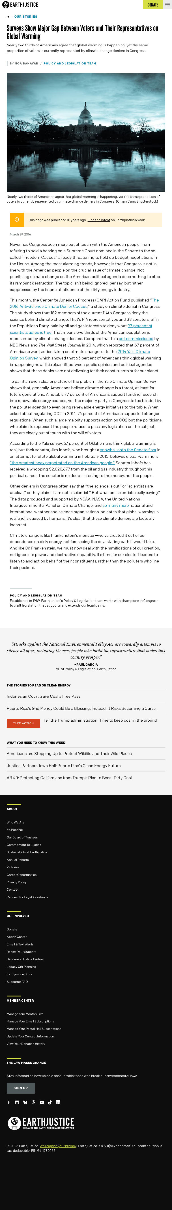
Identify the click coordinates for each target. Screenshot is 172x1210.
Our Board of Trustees (22, 837)
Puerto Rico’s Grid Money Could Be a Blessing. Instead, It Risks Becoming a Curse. (82, 708)
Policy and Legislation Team (70, 63)
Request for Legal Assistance (27, 897)
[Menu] (167, 4)
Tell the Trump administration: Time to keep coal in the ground (100, 720)
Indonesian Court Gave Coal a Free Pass (43, 696)
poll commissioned (136, 338)
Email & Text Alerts (20, 944)
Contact (12, 889)
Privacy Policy (16, 882)
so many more (116, 505)
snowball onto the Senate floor (128, 449)
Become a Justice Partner (25, 959)
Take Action (23, 723)
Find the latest (99, 220)
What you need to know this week (36, 742)
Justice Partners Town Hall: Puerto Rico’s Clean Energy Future (64, 765)
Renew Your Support (21, 951)
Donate (12, 929)
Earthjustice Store (19, 974)
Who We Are (15, 822)
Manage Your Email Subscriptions (30, 1021)
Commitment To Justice (24, 844)
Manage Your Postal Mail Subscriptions (34, 1028)
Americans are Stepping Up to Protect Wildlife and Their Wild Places (69, 753)
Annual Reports (18, 859)
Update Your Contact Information (30, 1036)
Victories (13, 867)
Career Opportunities (22, 874)
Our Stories (25, 16)
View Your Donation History (26, 1043)
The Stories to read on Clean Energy (39, 685)
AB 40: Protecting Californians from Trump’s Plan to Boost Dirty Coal (69, 777)
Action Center (17, 936)
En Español (15, 829)
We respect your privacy (58, 1146)
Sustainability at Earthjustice (27, 852)
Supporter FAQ (17, 981)
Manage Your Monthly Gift (25, 1014)
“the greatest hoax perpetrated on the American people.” (62, 462)
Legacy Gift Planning (21, 966)
